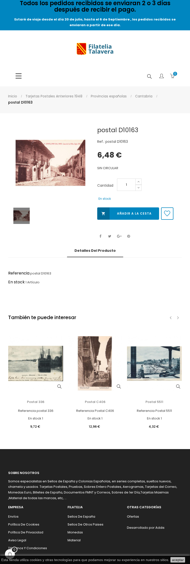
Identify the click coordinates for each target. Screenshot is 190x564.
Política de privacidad (25, 532)
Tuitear (110, 236)
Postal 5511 (154, 402)
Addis (160, 527)
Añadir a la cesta (126, 213)
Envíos (13, 516)
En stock (16, 282)
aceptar (178, 560)
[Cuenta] (161, 76)
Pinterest (128, 236)
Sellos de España (81, 516)
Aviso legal (17, 540)
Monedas (75, 532)
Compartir (100, 236)
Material (74, 540)
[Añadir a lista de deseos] (167, 213)
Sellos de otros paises (85, 524)
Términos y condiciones (27, 548)
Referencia (18, 273)
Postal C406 (95, 402)
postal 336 (35, 402)
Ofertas (133, 516)
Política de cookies (23, 524)
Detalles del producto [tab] (95, 250)
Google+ (119, 236)
